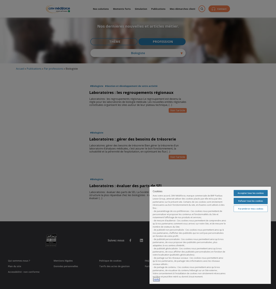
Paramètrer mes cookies (250, 208)
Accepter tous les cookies (251, 193)
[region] (210, 235)
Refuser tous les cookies (250, 200)
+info (156, 279)
